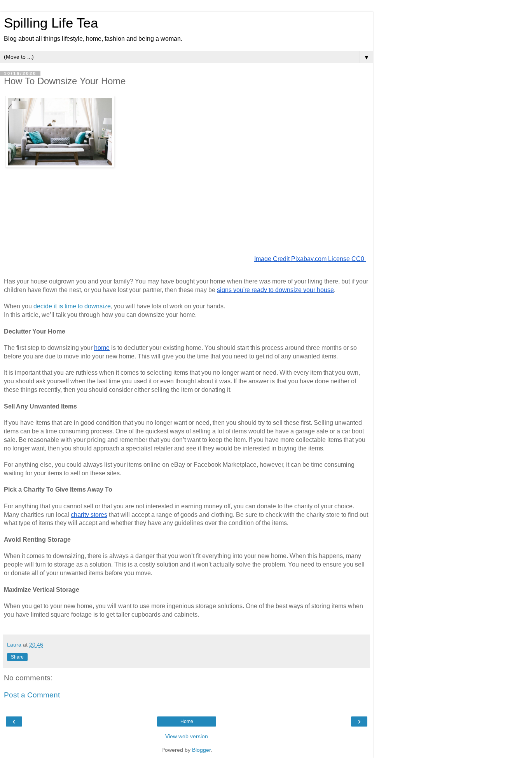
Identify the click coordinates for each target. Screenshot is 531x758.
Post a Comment (32, 695)
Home (186, 721)
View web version (186, 736)
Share (17, 657)
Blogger (201, 750)
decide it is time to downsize (72, 306)
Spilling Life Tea (51, 23)
